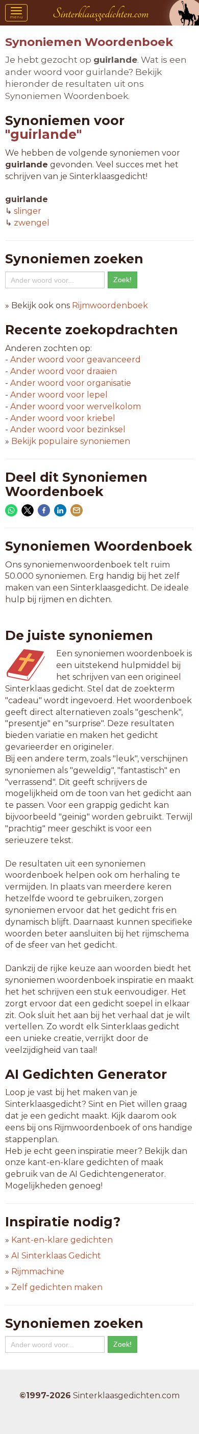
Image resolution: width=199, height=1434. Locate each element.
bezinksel (68, 429)
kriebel (62, 418)
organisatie (70, 383)
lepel (59, 395)
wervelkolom (75, 406)
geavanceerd (75, 359)
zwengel (31, 223)
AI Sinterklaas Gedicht (56, 1255)
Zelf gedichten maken (57, 1287)
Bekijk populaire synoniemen (70, 441)
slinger (27, 211)
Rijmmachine (37, 1271)
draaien (63, 371)
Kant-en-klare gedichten (62, 1240)
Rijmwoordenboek (110, 305)
